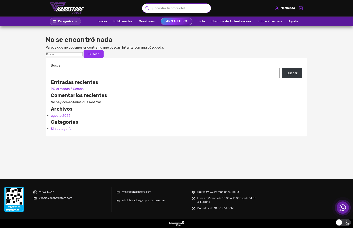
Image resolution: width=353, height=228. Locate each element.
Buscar (56, 65)
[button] (343, 222)
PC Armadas (122, 21)
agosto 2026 (60, 116)
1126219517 (46, 192)
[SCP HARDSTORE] (67, 8)
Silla (202, 21)
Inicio (102, 21)
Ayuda (293, 21)
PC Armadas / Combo (67, 89)
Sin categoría (61, 129)
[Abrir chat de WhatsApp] (343, 207)
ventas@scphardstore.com (55, 197)
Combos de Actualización (231, 21)
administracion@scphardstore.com (143, 200)
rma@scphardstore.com (136, 191)
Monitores (147, 21)
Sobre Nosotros (269, 21)
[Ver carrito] (301, 8)
